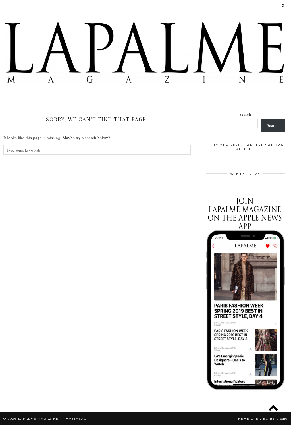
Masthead (76, 418)
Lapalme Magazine (38, 418)
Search (245, 114)
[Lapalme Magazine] (145, 52)
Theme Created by (262, 418)
